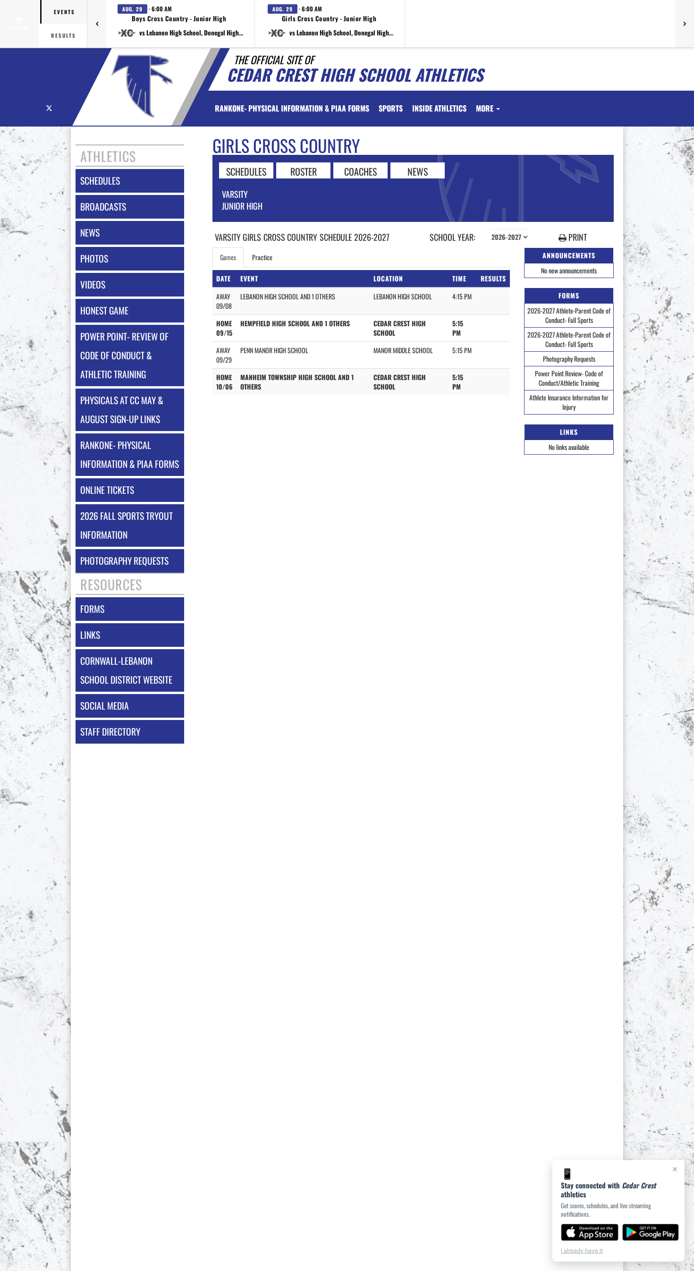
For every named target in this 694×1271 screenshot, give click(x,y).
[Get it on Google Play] (650, 1232)
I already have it (582, 1250)
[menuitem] (292, 108)
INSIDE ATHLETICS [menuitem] (439, 108)
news (90, 232)
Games (228, 257)
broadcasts (103, 206)
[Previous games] (96, 23)
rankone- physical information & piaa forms (129, 454)
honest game (104, 310)
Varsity (235, 194)
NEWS (417, 171)
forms (92, 609)
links (90, 635)
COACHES (360, 171)
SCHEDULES (246, 171)
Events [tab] (64, 12)
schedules (100, 180)
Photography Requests (569, 359)
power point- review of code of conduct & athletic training (124, 355)
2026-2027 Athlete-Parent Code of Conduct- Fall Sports (568, 315)
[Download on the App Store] (589, 1232)
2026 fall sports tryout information (126, 525)
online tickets (107, 490)
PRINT (577, 237)
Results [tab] (63, 35)
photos (94, 258)
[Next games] (684, 23)
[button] (180, 23)
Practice (262, 257)
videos (92, 284)
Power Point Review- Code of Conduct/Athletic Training (569, 378)
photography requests (124, 561)
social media (104, 705)
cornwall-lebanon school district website (126, 670)
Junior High (242, 206)
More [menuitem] (485, 108)
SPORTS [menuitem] (391, 108)
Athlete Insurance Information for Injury (569, 402)
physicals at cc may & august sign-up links (121, 409)
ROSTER (303, 171)
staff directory (110, 731)
